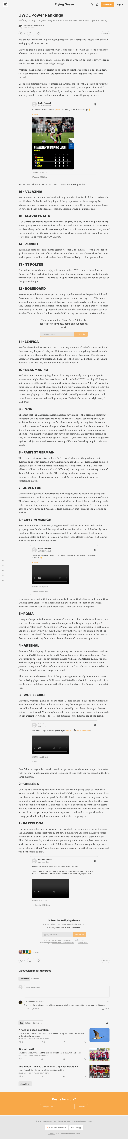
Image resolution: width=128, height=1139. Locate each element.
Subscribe (107, 4)
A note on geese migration (33, 1030)
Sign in (120, 4)
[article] (64, 1036)
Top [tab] (21, 1023)
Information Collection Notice (63, 942)
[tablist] (29, 978)
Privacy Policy (83, 942)
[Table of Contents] (2, 569)
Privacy (67, 1121)
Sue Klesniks (29, 1001)
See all (23, 1084)
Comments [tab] (24, 979)
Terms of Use (76, 940)
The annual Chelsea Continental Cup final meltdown (48, 1066)
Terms (74, 1121)
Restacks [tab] (35, 979)
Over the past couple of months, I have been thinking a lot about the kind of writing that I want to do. (51, 1034)
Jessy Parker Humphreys (34, 25)
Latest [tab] (27, 1023)
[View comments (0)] (43, 1076)
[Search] (91, 4)
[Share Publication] (97, 4)
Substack (51, 1134)
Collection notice (85, 1121)
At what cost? (26, 1049)
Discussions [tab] (37, 1023)
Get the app (76, 1127)
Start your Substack (57, 1127)
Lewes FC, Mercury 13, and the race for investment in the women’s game (49, 1052)
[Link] (15, 192)
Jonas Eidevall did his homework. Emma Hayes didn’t (41, 1070)
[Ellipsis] (108, 1002)
